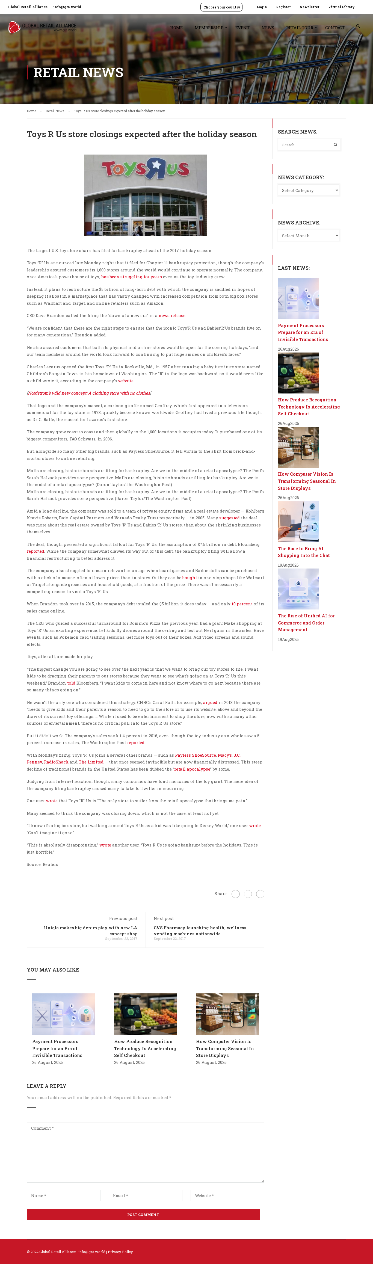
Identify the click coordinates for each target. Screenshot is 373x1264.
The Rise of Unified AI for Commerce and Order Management (306, 622)
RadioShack (56, 762)
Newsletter (309, 7)
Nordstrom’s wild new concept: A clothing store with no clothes (89, 393)
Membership (209, 27)
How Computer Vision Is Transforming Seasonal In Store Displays (225, 1048)
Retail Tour (299, 27)
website (126, 380)
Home (176, 27)
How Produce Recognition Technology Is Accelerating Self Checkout (145, 1048)
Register (283, 7)
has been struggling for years (131, 276)
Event (242, 27)
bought (189, 577)
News (268, 27)
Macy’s (225, 755)
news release (172, 315)
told (71, 683)
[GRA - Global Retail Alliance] (42, 30)
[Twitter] (248, 894)
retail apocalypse (192, 769)
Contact (335, 27)
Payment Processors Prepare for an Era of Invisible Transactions (57, 1048)
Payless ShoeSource (195, 755)
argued (210, 702)
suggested (229, 517)
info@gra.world (67, 7)
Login (262, 7)
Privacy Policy (120, 1251)
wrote (52, 800)
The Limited (91, 762)
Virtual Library (341, 7)
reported (35, 551)
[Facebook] (236, 894)
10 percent (242, 603)
